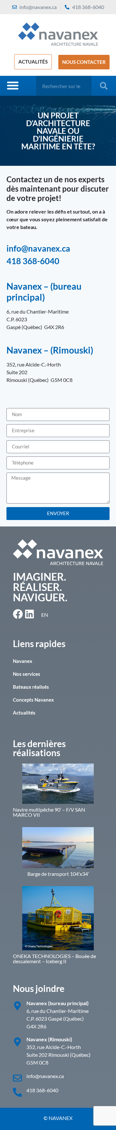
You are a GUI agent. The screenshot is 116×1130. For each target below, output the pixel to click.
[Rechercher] (105, 86)
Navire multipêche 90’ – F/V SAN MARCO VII (49, 812)
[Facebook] (18, 614)
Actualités (24, 712)
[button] (12, 85)
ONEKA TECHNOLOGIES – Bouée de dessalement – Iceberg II (54, 958)
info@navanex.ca (38, 248)
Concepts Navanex (33, 700)
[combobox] (64, 86)
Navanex (22, 661)
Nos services (26, 674)
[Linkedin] (29, 614)
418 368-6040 (32, 261)
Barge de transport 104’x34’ (58, 874)
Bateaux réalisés (31, 687)
